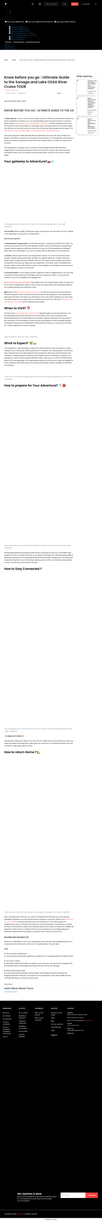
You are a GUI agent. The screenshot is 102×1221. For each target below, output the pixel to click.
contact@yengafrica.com (75, 1030)
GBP (33, 4)
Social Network (56, 1027)
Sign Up (74, 4)
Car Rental (71, 22)
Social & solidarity (22, 1035)
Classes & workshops (22, 1022)
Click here (89, 1020)
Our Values (25, 29)
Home (6, 60)
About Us (24, 27)
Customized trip (18, 42)
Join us (24, 37)
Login (64, 4)
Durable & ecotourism (23, 1027)
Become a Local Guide (56, 1014)
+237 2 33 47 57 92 (73, 1025)
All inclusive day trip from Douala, (28, 292)
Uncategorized (10, 101)
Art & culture (23, 1013)
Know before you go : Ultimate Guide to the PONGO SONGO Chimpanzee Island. (32, 131)
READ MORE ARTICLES (10, 992)
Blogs (14, 60)
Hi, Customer (86, 4)
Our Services (26, 31)
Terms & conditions (28, 33)
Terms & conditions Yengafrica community (22, 35)
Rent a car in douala (39, 1014)
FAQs (52, 1018)
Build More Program (33, 42)
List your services (57, 1024)
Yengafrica (21, 1214)
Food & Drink (23, 1031)
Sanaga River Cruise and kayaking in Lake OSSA (31, 123)
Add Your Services (51, 4)
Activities (8, 42)
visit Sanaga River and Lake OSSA (27, 313)
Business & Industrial (22, 1017)
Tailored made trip (46, 22)
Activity (21, 22)
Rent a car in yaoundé (39, 1019)
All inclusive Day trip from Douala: (18, 282)
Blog (52, 1021)
